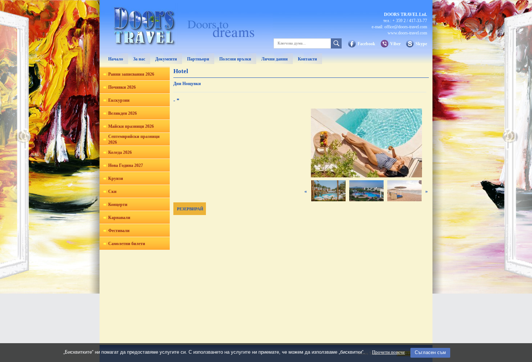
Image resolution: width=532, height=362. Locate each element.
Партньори (198, 59)
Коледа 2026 (120, 152)
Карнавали (119, 217)
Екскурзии (119, 100)
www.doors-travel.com (407, 32)
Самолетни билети (126, 243)
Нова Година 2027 (125, 165)
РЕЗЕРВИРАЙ (190, 209)
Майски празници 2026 (131, 126)
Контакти (307, 59)
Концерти (117, 204)
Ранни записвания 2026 (131, 74)
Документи (166, 59)
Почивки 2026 (122, 87)
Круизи (115, 178)
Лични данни (274, 59)
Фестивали (119, 230)
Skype (421, 43)
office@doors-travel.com (405, 26)
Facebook (366, 43)
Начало (115, 59)
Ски (112, 191)
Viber (395, 43)
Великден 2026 (122, 113)
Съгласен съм (430, 352)
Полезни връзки (235, 59)
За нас (139, 59)
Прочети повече (388, 352)
